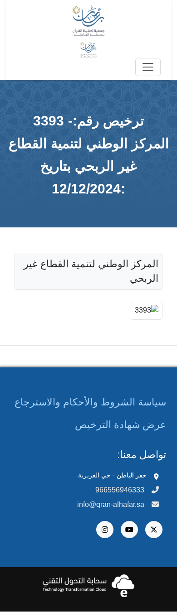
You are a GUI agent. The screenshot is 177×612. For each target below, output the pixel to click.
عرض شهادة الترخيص (120, 424)
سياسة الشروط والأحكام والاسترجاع (90, 402)
